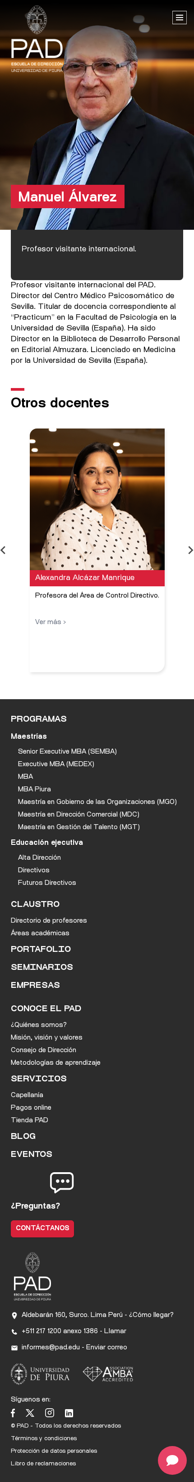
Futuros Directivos (47, 883)
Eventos (31, 1155)
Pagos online (31, 1108)
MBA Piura (34, 789)
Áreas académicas (40, 933)
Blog (23, 1137)
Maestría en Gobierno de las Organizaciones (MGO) (97, 802)
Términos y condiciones (44, 1439)
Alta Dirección (39, 858)
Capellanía (27, 1095)
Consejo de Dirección (43, 1050)
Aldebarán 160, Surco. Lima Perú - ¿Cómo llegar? (98, 1315)
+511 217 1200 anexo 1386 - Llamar (74, 1331)
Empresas (35, 986)
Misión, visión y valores (47, 1038)
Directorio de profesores (49, 921)
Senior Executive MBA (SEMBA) (67, 752)
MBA (25, 777)
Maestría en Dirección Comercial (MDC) (78, 815)
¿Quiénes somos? (39, 1025)
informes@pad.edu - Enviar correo (74, 1347)
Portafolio (41, 950)
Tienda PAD (29, 1120)
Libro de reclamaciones (43, 1464)
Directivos (34, 870)
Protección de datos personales (54, 1451)
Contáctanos (42, 1228)
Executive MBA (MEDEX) (56, 764)
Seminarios (42, 968)
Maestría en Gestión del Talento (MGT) (79, 827)
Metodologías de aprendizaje (56, 1063)
